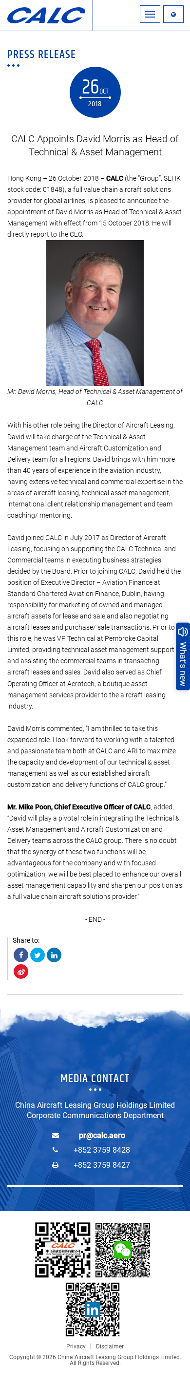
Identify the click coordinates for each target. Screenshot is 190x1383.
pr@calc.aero (102, 1135)
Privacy (76, 1346)
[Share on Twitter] (37, 955)
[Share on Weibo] (21, 971)
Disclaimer (110, 1346)
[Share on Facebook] (21, 955)
